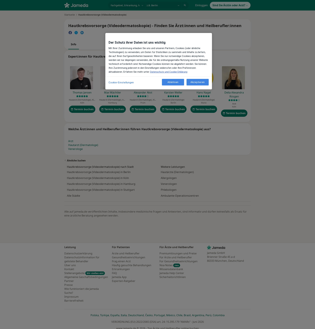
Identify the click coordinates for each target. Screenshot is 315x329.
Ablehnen (173, 82)
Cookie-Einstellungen (121, 82)
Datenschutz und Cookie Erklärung (168, 71)
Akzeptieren (197, 82)
